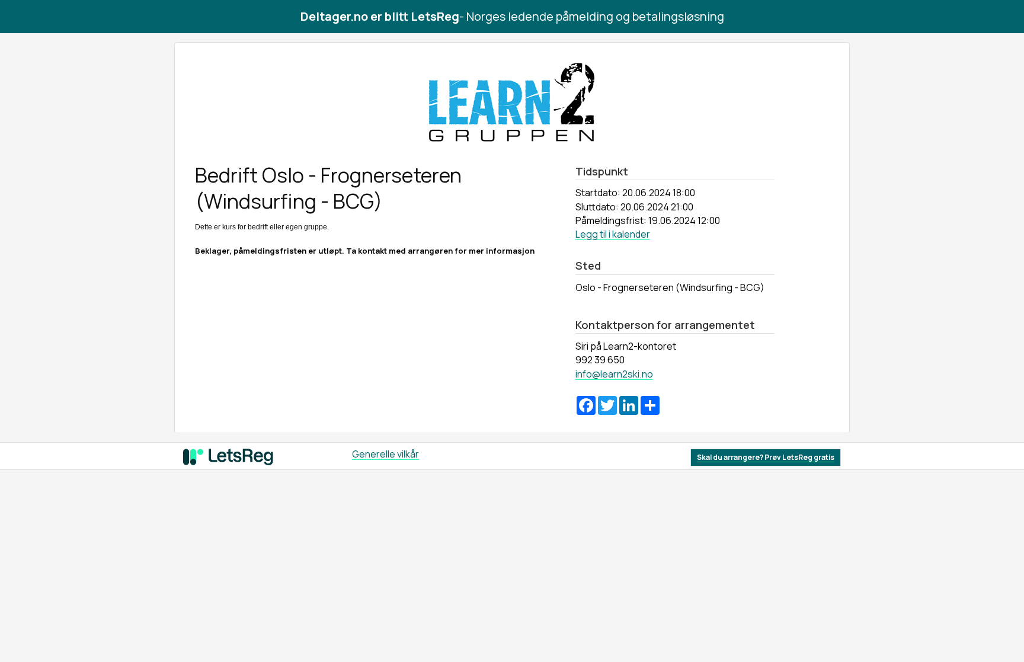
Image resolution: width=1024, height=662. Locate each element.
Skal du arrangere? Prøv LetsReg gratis (765, 457)
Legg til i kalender (612, 234)
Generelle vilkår (385, 453)
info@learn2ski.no (614, 373)
